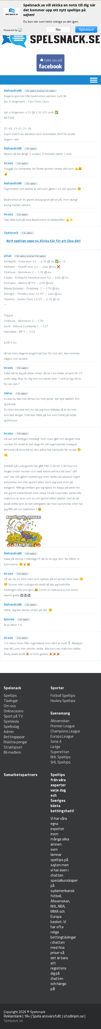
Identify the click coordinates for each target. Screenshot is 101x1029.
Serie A (56, 741)
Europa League (62, 736)
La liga (55, 746)
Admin (9, 731)
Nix (58, 29)
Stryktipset (13, 747)
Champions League (65, 731)
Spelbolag (11, 726)
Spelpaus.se (13, 1020)
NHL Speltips (60, 757)
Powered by (11, 30)
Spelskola (11, 721)
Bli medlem (12, 752)
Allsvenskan (59, 721)
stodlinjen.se (73, 1016)
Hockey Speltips (63, 700)
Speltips (10, 695)
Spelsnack (37, 1011)
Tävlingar (11, 700)
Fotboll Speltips (62, 695)
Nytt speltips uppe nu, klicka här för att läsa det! (43, 240)
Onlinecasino (14, 711)
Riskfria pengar (15, 742)
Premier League (62, 726)
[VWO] (23, 30)
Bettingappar (14, 737)
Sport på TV (13, 716)
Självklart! (86, 29)
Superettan (59, 752)
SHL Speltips (60, 762)
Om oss (10, 706)
